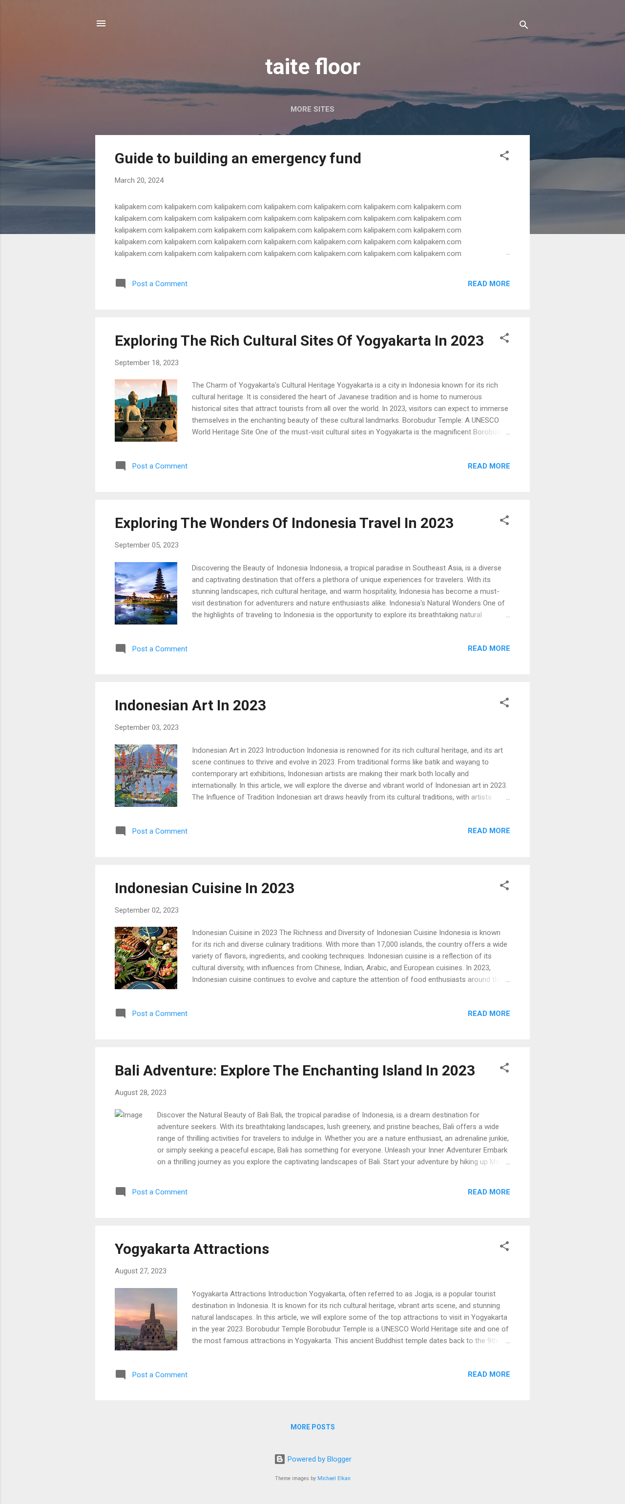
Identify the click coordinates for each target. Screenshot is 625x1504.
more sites (312, 109)
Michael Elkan (334, 1478)
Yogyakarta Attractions (192, 1248)
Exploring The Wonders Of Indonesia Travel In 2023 (284, 522)
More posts (313, 1427)
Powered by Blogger (319, 1459)
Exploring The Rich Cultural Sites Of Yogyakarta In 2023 (299, 340)
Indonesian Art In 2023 (190, 705)
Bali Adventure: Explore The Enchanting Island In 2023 (295, 1070)
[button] (504, 157)
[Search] (524, 26)
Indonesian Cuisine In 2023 (204, 888)
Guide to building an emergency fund (238, 158)
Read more (489, 283)
